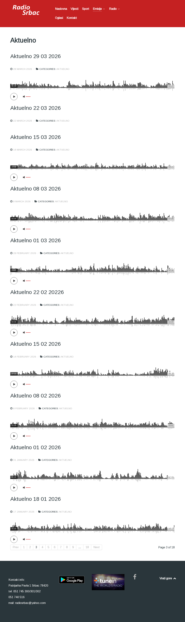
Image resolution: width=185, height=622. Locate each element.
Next (96, 547)
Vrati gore (166, 578)
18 (87, 547)
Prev (16, 547)
